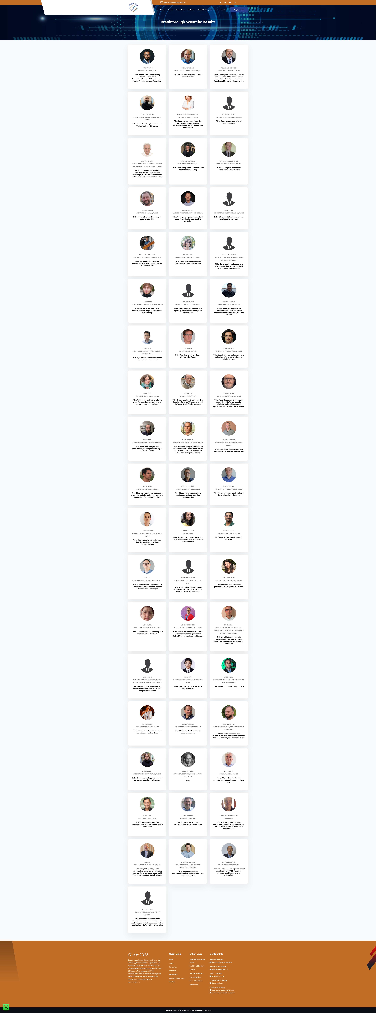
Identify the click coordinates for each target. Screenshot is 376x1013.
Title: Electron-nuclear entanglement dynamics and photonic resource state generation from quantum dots (147, 495)
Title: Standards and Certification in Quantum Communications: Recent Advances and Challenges (147, 586)
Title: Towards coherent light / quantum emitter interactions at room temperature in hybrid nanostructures (229, 735)
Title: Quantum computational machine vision (228, 122)
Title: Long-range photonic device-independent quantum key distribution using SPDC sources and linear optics (188, 124)
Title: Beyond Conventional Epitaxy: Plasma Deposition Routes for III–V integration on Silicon (147, 688)
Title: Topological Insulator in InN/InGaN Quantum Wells (229, 169)
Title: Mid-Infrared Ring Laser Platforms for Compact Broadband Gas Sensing (147, 310)
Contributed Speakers (196, 966)
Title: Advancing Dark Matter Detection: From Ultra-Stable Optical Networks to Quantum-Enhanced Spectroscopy (228, 825)
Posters (192, 970)
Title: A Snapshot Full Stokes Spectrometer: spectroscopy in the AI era (228, 780)
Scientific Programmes (206, 10)
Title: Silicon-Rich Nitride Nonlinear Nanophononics (188, 75)
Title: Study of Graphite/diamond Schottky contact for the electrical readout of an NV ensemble (188, 589)
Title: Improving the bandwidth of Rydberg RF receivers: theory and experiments (188, 310)
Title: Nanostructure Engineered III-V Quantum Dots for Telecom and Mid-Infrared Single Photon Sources (188, 402)
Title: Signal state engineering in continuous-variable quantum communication (188, 495)
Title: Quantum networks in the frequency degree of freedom (188, 262)
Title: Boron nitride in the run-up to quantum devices (147, 218)
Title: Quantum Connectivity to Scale (229, 686)
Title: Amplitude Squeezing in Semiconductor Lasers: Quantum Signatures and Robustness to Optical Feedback (228, 640)
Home (162, 10)
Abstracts (191, 10)
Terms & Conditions (195, 981)
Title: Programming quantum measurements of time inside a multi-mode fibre (147, 824)
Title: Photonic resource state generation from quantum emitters (228, 585)
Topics (170, 10)
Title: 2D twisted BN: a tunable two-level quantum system (229, 218)
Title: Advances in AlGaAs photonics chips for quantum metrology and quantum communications (147, 402)
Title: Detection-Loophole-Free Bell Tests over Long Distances (147, 125)
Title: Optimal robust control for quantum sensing (188, 732)
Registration (239, 10)
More (222, 10)
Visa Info (172, 982)
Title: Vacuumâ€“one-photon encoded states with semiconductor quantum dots (147, 263)
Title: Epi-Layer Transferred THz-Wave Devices (188, 687)
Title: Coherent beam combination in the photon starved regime (229, 494)
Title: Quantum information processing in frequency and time (188, 823)
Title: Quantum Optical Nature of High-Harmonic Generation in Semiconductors (147, 542)
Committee (180, 10)
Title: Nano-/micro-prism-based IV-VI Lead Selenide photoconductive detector (187, 219)
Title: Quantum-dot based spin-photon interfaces (188, 356)
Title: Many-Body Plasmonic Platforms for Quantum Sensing (188, 169)
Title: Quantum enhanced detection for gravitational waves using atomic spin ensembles (188, 539)
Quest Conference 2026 (202, 1010)
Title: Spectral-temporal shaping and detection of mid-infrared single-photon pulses (228, 357)
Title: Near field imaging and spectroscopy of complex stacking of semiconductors (147, 448)
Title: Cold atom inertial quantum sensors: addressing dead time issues (228, 450)
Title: (188, 780)
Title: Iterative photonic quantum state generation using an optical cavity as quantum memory (229, 266)
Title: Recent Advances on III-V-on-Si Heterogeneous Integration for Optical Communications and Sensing (188, 633)
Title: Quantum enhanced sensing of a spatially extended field (147, 632)
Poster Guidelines (195, 977)
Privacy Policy (194, 985)
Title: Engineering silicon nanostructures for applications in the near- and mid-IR (188, 873)
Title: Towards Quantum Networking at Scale (229, 538)
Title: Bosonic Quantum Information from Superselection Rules (147, 732)
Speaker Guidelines (195, 973)
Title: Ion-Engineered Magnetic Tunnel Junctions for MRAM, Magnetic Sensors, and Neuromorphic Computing (229, 872)
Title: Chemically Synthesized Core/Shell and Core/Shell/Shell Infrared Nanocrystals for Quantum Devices (229, 311)
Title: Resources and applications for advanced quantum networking (147, 779)
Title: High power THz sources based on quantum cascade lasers (147, 359)
